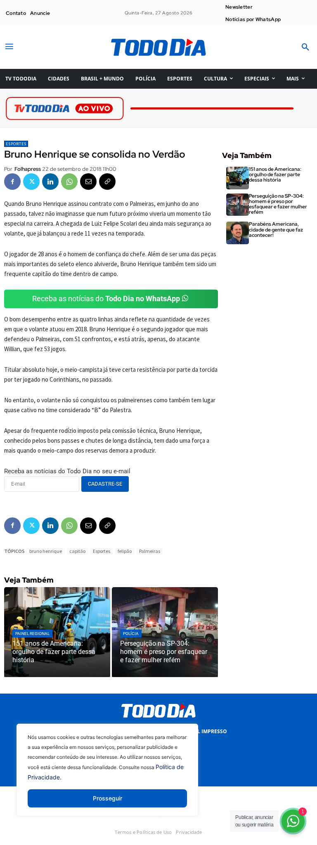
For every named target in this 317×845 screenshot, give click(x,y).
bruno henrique (45, 551)
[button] (305, 47)
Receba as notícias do (106, 298)
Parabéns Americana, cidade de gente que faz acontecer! (276, 229)
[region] (107, 776)
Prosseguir (107, 798)
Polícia (131, 633)
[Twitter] (31, 181)
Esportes (16, 143)
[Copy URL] (107, 181)
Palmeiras (149, 551)
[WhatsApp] (69, 181)
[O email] (88, 181)
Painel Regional (32, 633)
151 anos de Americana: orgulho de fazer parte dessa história (275, 174)
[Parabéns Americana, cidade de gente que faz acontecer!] (237, 233)
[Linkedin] (50, 181)
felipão (125, 551)
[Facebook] (12, 181)
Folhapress (27, 168)
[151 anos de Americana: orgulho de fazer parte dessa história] (57, 632)
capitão (77, 551)
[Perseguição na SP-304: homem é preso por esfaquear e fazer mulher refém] (165, 632)
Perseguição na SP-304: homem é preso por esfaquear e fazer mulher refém (278, 204)
